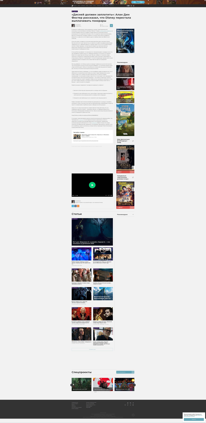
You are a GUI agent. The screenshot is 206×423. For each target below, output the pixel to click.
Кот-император (78, 24)
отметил (81, 119)
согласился (94, 122)
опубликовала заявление (106, 31)
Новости (75, 11)
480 (111, 193)
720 (111, 191)
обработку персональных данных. (193, 416)
